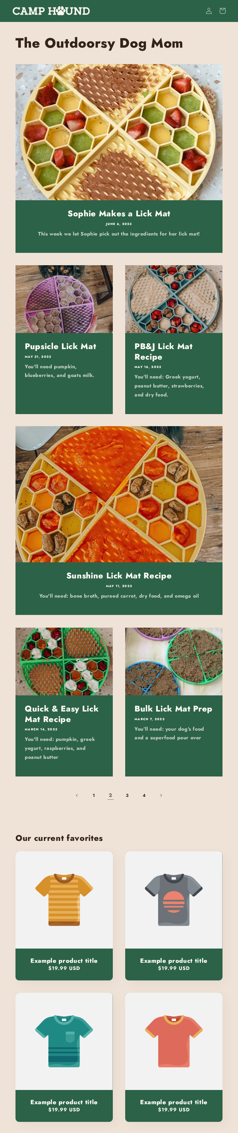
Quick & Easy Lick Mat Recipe (62, 714)
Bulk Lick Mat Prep (173, 709)
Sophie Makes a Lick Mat (119, 214)
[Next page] (161, 795)
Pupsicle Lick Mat (60, 346)
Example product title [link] (64, 961)
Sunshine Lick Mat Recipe (119, 576)
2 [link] (110, 795)
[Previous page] (77, 795)
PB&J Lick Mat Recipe (163, 351)
